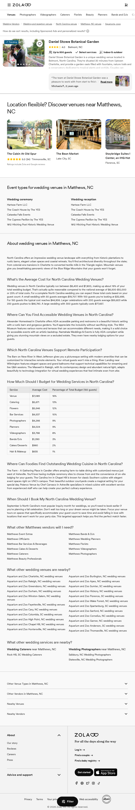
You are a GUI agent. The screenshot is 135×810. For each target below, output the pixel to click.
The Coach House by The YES (23, 209)
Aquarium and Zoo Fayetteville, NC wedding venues (36, 604)
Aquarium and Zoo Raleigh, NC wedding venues (33, 581)
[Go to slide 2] (21, 64)
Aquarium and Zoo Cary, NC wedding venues (32, 609)
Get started (84, 772)
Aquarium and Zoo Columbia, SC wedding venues (34, 614)
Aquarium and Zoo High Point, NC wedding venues (35, 619)
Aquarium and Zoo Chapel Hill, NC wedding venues (35, 624)
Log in (78, 749)
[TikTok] (99, 784)
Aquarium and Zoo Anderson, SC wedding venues (96, 625)
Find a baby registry (86, 760)
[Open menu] (9, 5)
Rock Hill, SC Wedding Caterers (24, 654)
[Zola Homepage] (22, 5)
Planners (102, 14)
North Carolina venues (66, 24)
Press (10, 760)
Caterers (65, 14)
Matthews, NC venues (91, 24)
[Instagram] (93, 784)
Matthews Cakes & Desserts (22, 548)
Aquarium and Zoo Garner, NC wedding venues (95, 620)
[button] (39, 44)
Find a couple (82, 755)
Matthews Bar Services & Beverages (27, 543)
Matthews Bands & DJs (81, 534)
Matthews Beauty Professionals (24, 558)
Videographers (48, 14)
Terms (39, 799)
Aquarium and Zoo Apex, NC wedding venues (94, 581)
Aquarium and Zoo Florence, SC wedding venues (96, 596)
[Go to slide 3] (23, 64)
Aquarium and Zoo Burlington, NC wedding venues (97, 576)
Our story (12, 743)
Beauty (90, 14)
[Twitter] (87, 784)
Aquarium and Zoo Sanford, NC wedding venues (96, 610)
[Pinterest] (82, 784)
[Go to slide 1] (18, 64)
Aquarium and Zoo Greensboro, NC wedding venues (36, 586)
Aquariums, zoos (113, 24)
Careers (11, 754)
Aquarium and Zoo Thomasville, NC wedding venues (98, 630)
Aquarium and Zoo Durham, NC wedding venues (34, 591)
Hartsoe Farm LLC (17, 204)
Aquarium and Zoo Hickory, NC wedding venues (95, 591)
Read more (106, 81)
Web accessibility (88, 799)
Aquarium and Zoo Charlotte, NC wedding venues (35, 576)
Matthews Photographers (83, 553)
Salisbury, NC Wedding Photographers (90, 654)
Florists (78, 14)
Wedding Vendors (11, 24)
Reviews (11, 748)
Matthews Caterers (17, 553)
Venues (11, 14)
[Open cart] (126, 5)
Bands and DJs (119, 14)
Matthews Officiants (18, 539)
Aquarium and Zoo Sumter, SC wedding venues (95, 586)
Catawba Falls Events (18, 214)
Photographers (28, 14)
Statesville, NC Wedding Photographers (90, 659)
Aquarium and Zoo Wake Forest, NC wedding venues (98, 601)
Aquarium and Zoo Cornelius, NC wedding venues (96, 615)
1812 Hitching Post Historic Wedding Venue (30, 224)
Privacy (28, 799)
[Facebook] (76, 784)
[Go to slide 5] (29, 64)
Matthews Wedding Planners (84, 539)
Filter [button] (70, 801)
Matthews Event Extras (20, 534)
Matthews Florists (78, 543)
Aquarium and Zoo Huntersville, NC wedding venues (36, 629)
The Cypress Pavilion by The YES (25, 219)
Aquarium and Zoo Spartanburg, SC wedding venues (98, 606)
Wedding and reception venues (37, 24)
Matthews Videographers (83, 548)
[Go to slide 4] (26, 64)
